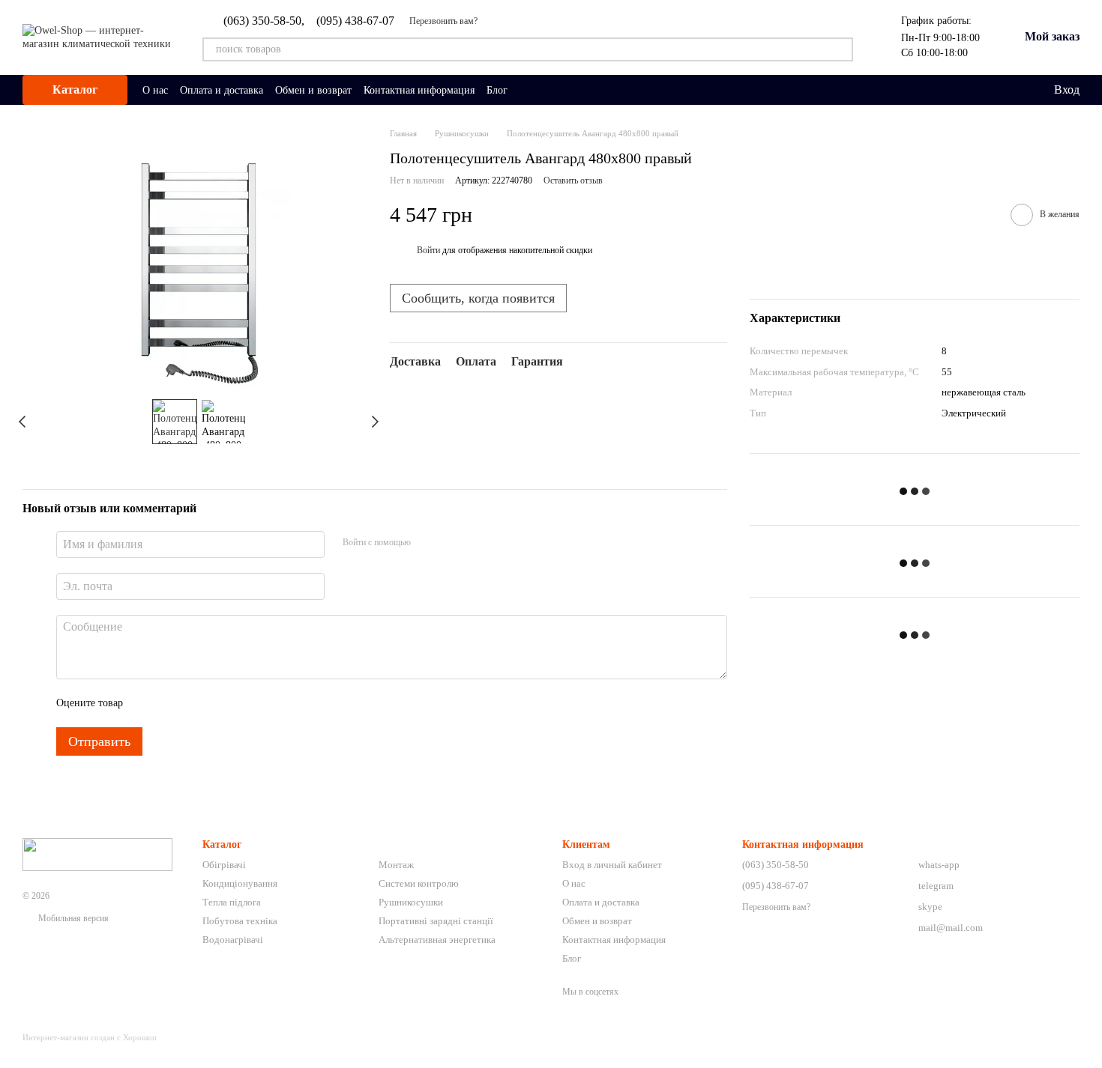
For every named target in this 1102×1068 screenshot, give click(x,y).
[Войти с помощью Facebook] (427, 542)
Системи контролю (419, 883)
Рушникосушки (411, 902)
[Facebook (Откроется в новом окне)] (564, 90)
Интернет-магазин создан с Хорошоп (89, 1037)
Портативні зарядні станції (436, 920)
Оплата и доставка (221, 90)
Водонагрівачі (232, 939)
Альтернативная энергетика (437, 939)
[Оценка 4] (220, 703)
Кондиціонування (239, 883)
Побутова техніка (239, 920)
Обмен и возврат (313, 90)
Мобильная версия (72, 918)
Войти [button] (428, 250)
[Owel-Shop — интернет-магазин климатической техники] (97, 854)
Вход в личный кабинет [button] (612, 864)
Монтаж (396, 864)
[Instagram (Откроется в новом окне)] (529, 90)
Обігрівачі (224, 864)
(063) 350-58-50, (263, 21)
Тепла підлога (231, 902)
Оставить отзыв (573, 180)
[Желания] (1010, 89)
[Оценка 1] (148, 703)
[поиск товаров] (841, 49)
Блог (497, 90)
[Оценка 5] (244, 703)
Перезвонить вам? (443, 21)
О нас (155, 90)
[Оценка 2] (172, 703)
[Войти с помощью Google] (451, 542)
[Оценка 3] (196, 703)
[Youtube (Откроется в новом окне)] (582, 90)
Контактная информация (419, 90)
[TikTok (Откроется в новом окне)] (546, 90)
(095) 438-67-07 (355, 21)
